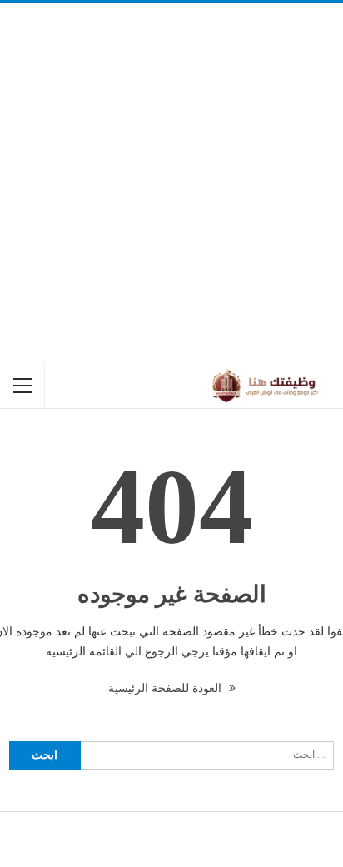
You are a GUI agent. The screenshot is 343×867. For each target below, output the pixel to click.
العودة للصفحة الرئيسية (166, 688)
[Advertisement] (171, 183)
